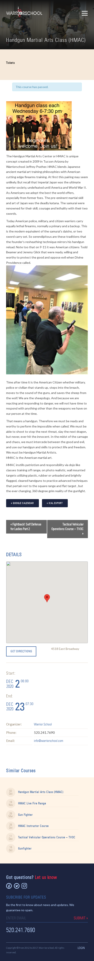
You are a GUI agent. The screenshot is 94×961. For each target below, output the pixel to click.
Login (81, 948)
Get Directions (21, 651)
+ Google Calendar (22, 503)
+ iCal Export (55, 503)
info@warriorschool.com (48, 741)
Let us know (46, 877)
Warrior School (43, 724)
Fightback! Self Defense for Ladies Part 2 (25, 526)
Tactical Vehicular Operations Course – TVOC (67, 528)
